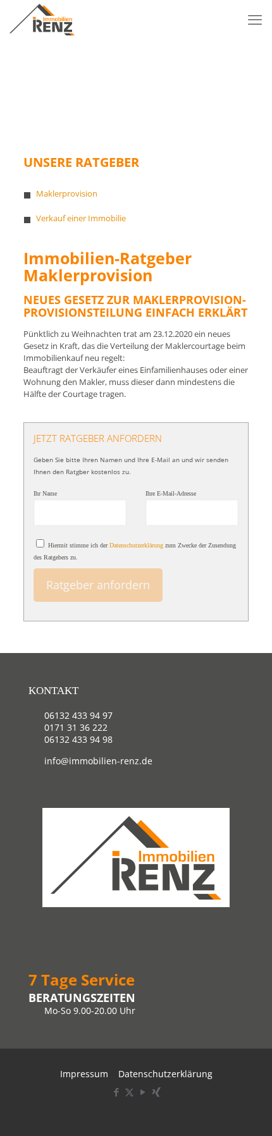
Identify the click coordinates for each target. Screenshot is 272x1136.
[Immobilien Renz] (42, 19)
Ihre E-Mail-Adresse (170, 493)
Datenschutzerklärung (136, 545)
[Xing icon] (156, 1091)
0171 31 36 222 (76, 727)
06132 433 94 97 (78, 715)
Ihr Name (45, 493)
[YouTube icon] (142, 1091)
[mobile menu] (255, 19)
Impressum (84, 1074)
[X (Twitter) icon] (129, 1091)
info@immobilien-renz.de (98, 761)
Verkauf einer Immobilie (81, 218)
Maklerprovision (66, 193)
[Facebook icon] (116, 1091)
